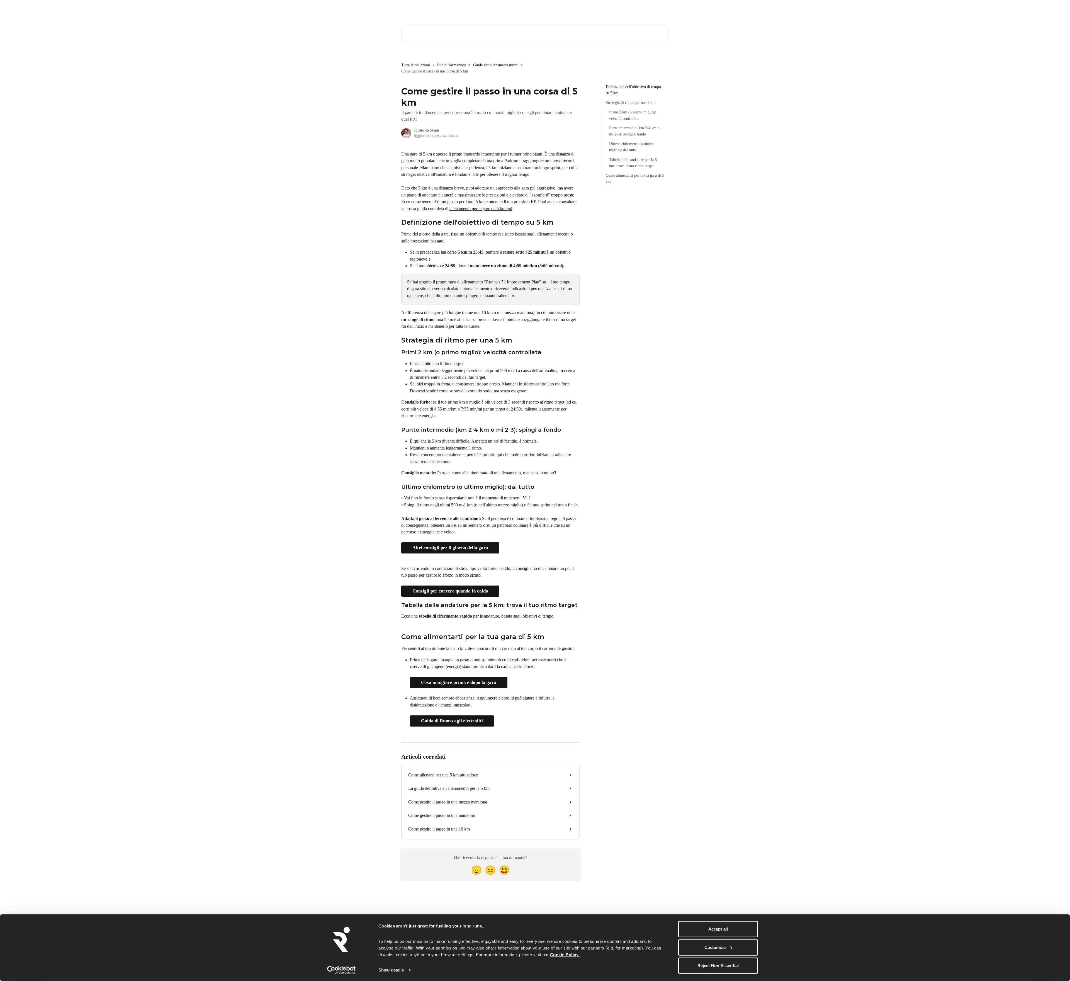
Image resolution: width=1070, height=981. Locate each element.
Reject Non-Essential (718, 965)
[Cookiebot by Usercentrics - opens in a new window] (341, 970)
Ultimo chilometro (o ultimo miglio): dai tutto (631, 147)
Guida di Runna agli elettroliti (452, 720)
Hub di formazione (451, 65)
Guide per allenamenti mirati (496, 65)
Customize (715, 947)
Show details (391, 970)
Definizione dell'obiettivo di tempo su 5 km (633, 90)
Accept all (718, 929)
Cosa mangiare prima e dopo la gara (458, 682)
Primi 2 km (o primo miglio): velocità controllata (632, 115)
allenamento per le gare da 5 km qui (480, 208)
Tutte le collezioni (415, 65)
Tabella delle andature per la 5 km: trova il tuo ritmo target (633, 162)
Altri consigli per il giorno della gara (450, 547)
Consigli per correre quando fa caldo (450, 591)
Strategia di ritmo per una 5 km (631, 103)
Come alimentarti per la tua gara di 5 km (635, 178)
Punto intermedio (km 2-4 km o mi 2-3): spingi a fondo (634, 131)
